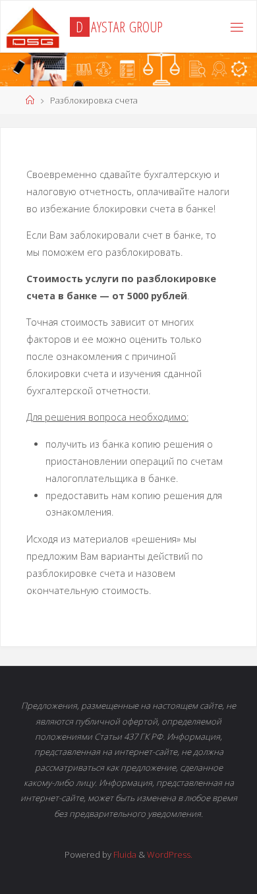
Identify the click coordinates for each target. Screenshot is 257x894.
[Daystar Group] (33, 26)
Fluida (123, 854)
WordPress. (169, 854)
